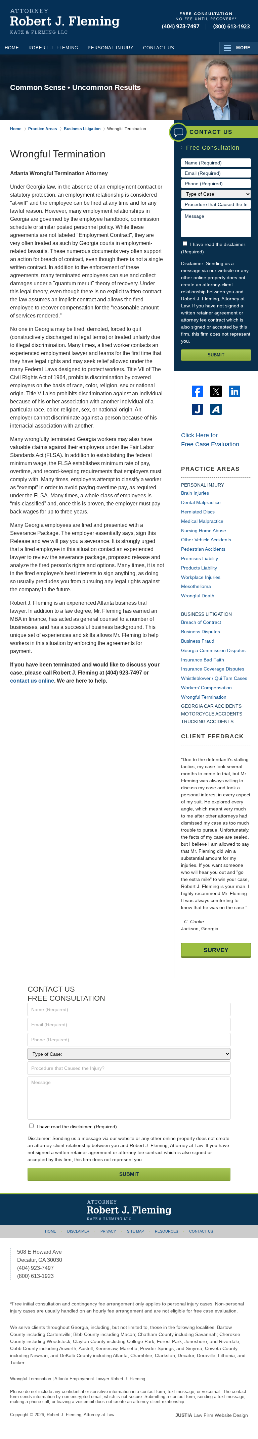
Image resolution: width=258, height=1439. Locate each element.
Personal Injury (111, 47)
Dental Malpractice (201, 502)
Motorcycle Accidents (211, 713)
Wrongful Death (197, 595)
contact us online (32, 681)
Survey (216, 950)
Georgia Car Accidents (211, 706)
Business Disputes (200, 631)
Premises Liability (199, 558)
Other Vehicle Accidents (206, 539)
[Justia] (197, 409)
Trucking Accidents (207, 721)
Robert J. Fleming (53, 47)
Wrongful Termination (203, 697)
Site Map (135, 1231)
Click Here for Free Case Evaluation (210, 440)
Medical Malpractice (202, 521)
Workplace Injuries (200, 577)
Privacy (108, 1231)
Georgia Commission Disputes (213, 650)
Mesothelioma (196, 586)
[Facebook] (197, 391)
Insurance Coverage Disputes (212, 669)
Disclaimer (78, 1231)
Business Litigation (206, 614)
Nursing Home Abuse (203, 530)
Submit (216, 354)
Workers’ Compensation (206, 687)
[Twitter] (215, 391)
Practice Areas (210, 469)
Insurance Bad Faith (202, 659)
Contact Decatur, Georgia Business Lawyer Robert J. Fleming (206, 21)
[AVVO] (215, 409)
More (243, 47)
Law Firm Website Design (211, 1415)
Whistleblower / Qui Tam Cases (214, 678)
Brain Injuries (195, 493)
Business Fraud (197, 641)
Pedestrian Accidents (203, 549)
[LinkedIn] (234, 391)
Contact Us (158, 47)
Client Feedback (212, 736)
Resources (166, 1231)
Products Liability (199, 567)
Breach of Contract (201, 622)
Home (12, 47)
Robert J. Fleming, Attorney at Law (80, 1414)
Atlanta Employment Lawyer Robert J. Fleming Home (65, 21)
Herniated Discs (198, 511)
